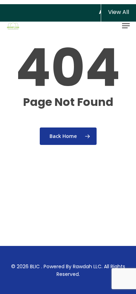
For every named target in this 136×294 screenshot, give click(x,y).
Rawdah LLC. (88, 266)
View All (118, 12)
